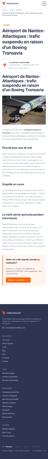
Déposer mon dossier (16, 280)
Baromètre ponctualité (10, 399)
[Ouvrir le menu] (44, 3)
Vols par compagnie (9, 396)
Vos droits (5, 340)
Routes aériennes (8, 413)
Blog (11, 10)
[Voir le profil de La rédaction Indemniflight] (4, 65)
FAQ (3, 354)
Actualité (19, 10)
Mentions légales (8, 373)
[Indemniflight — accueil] (10, 3)
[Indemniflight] (11, 313)
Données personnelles (10, 380)
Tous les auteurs (8, 436)
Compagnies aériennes (10, 392)
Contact (5, 361)
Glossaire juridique (9, 403)
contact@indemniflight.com (15, 328)
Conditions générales (10, 377)
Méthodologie (7, 406)
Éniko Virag (6, 432)
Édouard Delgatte (8, 429)
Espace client (7, 417)
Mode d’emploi (7, 343)
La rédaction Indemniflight (19, 62)
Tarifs (4, 347)
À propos (5, 358)
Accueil (4, 10)
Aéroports (5, 410)
